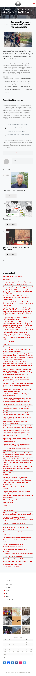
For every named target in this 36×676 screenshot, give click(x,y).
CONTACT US (9, 599)
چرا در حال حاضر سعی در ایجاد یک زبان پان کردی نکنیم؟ (18, 329)
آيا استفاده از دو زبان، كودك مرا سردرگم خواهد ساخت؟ (18, 287)
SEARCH (8, 596)
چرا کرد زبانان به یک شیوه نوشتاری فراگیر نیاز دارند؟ (17, 334)
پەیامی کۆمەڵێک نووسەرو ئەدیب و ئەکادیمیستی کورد (17, 537)
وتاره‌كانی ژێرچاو (7, 534)
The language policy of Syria (11, 566)
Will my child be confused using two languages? (17, 404)
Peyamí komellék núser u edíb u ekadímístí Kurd (17, 561)
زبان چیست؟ (6, 347)
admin (15, 160)
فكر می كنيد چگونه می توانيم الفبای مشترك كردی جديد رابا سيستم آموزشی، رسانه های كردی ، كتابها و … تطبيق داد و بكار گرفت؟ (18, 291)
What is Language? (8, 510)
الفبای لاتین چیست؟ (8, 341)
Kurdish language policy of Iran (12, 564)
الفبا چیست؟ (6, 344)
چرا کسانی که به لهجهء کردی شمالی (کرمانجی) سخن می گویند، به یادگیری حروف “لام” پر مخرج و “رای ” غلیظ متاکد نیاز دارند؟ (18, 303)
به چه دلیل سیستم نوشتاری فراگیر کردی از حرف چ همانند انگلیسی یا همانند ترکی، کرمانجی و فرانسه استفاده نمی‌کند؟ (16, 297)
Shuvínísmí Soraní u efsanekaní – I (15, 191)
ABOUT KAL (9, 581)
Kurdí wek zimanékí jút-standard (13, 559)
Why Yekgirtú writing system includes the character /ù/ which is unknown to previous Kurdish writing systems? (16, 378)
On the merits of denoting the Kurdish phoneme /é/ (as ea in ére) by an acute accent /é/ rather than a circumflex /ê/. (17, 439)
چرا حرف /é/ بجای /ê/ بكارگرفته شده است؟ (15, 284)
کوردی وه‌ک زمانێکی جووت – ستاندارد (13, 544)
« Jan (4, 657)
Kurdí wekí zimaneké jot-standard (13, 546)
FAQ (7, 593)
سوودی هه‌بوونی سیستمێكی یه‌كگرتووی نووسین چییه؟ (16, 248)
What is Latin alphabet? (10, 500)
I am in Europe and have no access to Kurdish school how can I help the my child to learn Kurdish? (16, 408)
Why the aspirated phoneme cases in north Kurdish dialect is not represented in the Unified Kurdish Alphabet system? (17, 454)
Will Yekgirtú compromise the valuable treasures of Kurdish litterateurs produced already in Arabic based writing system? (18, 385)
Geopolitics (7, 219)
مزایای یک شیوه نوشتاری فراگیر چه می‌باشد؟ (15, 332)
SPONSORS (9, 584)
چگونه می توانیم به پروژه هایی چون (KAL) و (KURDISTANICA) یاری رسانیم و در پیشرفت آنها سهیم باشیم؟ (18, 518)
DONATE (8, 587)
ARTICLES (8, 590)
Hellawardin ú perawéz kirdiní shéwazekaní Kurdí (18, 553)
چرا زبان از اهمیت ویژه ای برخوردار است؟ (14, 523)
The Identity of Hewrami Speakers (13, 532)
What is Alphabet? (8, 502)
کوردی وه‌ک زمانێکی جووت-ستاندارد (13, 556)
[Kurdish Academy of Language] (18, 3)
